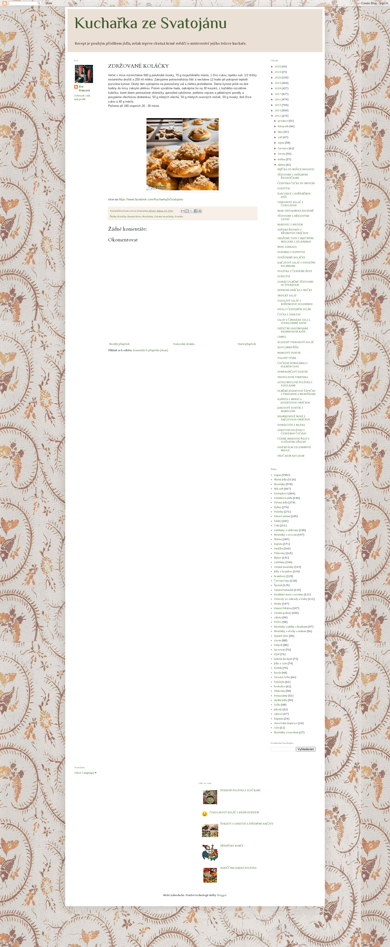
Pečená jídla (281, 502)
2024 (278, 72)
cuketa (278, 617)
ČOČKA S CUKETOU (289, 314)
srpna (281, 143)
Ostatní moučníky (164, 217)
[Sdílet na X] (191, 211)
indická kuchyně (283, 659)
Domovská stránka (184, 344)
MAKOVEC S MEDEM (290, 224)
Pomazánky (281, 696)
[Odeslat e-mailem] (183, 211)
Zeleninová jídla (283, 498)
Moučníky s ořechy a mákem (290, 631)
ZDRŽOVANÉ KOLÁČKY (291, 257)
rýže (276, 728)
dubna (282, 165)
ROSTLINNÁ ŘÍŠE (288, 347)
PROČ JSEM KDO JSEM (290, 456)
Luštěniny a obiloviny (286, 530)
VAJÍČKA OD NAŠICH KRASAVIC (295, 169)
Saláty (277, 521)
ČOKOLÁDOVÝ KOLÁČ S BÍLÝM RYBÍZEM (234, 812)
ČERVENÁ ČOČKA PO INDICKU (296, 183)
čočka (277, 705)
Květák (278, 668)
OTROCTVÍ (283, 276)
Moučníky (147, 217)
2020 (278, 77)
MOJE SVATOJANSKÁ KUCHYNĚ (295, 211)
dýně (277, 654)
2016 (278, 99)
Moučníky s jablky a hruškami (291, 627)
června (282, 154)
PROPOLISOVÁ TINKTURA (292, 377)
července (283, 148)
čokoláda (279, 682)
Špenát (278, 585)
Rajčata (278, 544)
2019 (278, 83)
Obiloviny (279, 691)
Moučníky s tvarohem (286, 732)
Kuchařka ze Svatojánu (150, 23)
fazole (277, 673)
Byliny (277, 507)
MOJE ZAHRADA (287, 247)
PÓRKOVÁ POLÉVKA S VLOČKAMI (240, 790)
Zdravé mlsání (282, 516)
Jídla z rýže (280, 663)
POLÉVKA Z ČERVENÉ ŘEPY (294, 271)
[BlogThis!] (187, 211)
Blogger (221, 895)
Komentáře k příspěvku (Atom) (150, 350)
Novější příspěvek (119, 344)
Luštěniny (279, 562)
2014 (278, 110)
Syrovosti (279, 650)
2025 (278, 66)
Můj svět (278, 489)
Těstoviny (279, 553)
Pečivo (278, 622)
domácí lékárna (283, 608)
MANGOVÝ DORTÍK (289, 353)
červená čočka (282, 677)
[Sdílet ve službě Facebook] (195, 211)
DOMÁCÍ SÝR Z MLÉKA (291, 425)
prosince (283, 121)
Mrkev (277, 558)
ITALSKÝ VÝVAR (286, 358)
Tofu (276, 525)
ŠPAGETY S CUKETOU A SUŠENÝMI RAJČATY (246, 824)
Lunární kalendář (283, 590)
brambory (280, 576)
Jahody (278, 709)
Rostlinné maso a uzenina (288, 594)
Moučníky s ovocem (285, 535)
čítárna (278, 539)
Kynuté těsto (134, 217)
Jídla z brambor (283, 571)
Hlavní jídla (280, 479)
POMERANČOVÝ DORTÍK (292, 372)
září (280, 137)
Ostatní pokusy (282, 613)
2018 (278, 88)
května (282, 159)
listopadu (283, 126)
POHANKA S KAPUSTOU (291, 252)
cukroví (278, 714)
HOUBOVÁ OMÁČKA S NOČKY (294, 290)
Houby (278, 604)
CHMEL (281, 337)
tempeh (278, 645)
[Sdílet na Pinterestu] (200, 211)
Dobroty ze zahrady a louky (290, 599)
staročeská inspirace (286, 723)
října (280, 132)
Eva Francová (84, 88)
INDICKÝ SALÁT (287, 295)
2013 (278, 116)
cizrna (277, 640)
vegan (277, 475)
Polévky (278, 512)
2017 (278, 94)
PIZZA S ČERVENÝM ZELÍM (294, 309)
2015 (278, 105)
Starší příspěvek (247, 344)
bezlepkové (281, 493)
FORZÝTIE (283, 188)
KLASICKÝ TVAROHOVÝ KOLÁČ (295, 342)
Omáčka (278, 548)
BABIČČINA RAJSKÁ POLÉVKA (238, 868)
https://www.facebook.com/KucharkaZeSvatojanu (151, 199)
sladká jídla (280, 700)
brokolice (279, 686)
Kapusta (278, 719)
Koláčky (122, 217)
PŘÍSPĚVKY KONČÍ (231, 846)
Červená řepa (282, 581)
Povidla (179, 217)
